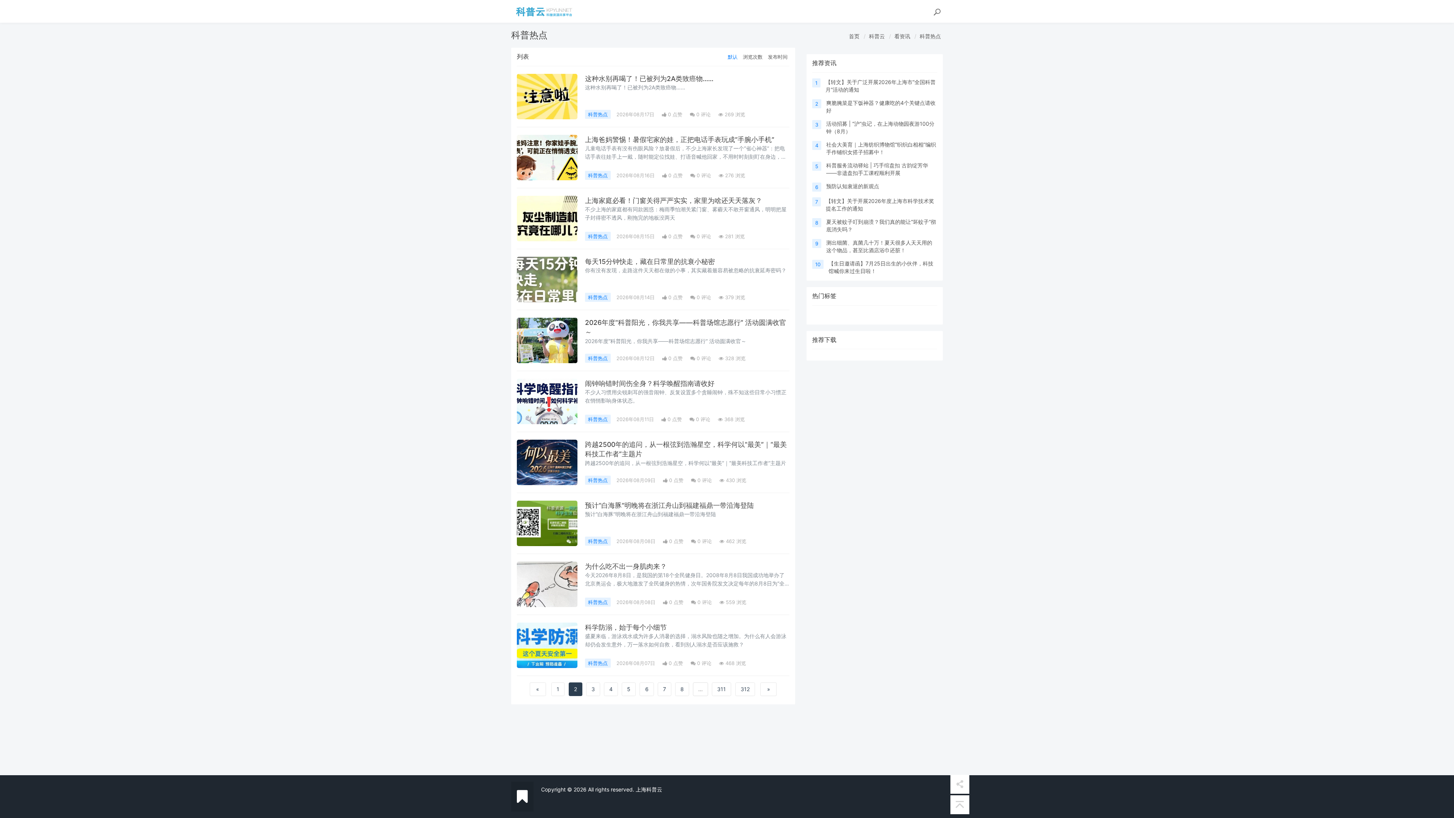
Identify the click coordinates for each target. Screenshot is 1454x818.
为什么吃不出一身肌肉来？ (626, 566)
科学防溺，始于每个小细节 (626, 627)
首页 (854, 36)
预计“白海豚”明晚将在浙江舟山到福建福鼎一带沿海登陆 (669, 505)
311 (721, 689)
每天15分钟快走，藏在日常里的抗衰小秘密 (650, 261)
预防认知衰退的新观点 (852, 186)
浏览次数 (753, 57)
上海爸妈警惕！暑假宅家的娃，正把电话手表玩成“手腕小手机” (679, 140)
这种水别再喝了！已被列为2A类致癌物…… (649, 79)
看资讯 (902, 36)
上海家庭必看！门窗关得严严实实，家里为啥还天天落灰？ (673, 200)
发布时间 (778, 57)
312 (745, 689)
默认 (733, 57)
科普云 (877, 36)
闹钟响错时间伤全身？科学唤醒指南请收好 (650, 383)
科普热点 (930, 36)
